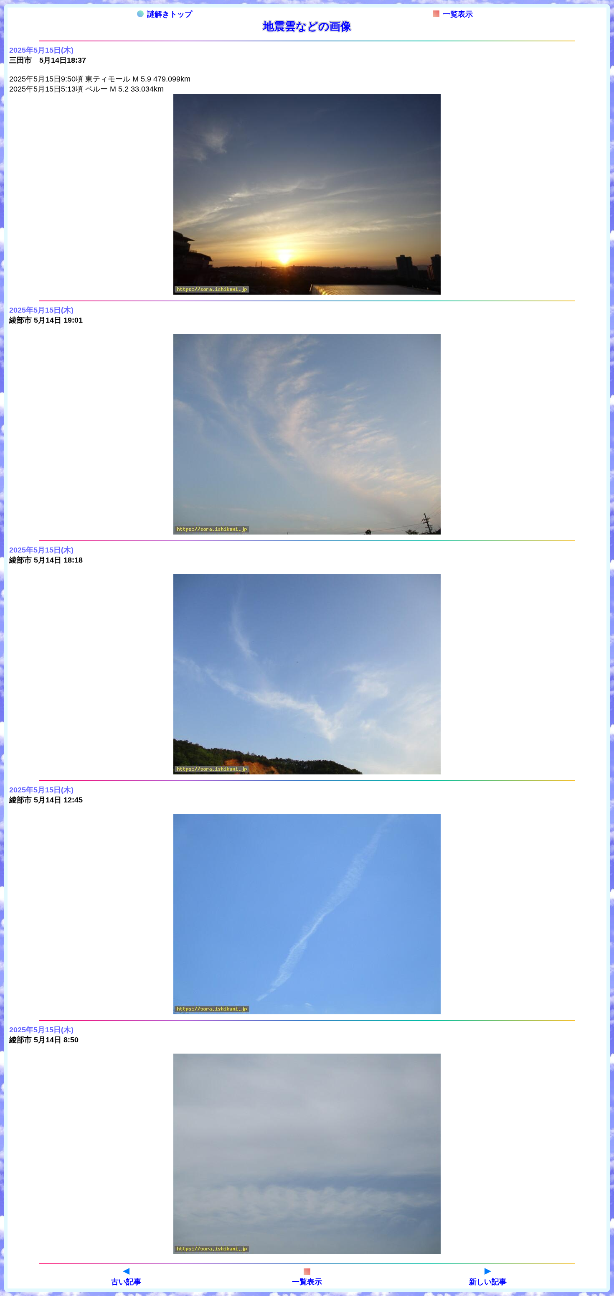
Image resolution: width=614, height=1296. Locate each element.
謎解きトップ (169, 14)
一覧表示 (458, 14)
